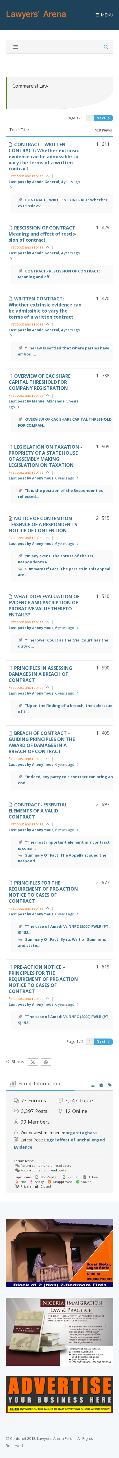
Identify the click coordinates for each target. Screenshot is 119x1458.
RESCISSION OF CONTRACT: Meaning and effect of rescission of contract (43, 234)
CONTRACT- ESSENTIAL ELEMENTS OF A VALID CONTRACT (38, 811)
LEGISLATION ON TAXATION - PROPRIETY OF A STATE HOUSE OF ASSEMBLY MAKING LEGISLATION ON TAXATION (45, 456)
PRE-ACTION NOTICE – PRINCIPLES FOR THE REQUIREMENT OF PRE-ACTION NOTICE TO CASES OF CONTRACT (43, 979)
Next (101, 118)
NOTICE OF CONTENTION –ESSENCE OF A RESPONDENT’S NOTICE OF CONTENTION (43, 524)
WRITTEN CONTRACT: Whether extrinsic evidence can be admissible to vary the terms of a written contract (45, 308)
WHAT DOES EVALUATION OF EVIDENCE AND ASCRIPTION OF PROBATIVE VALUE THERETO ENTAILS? (44, 605)
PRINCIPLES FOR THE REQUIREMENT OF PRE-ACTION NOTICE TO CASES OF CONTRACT (43, 892)
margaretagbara (79, 1132)
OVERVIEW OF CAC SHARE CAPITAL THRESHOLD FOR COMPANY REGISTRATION (39, 382)
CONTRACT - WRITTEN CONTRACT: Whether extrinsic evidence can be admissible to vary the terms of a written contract (44, 156)
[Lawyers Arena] (36, 19)
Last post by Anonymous (41, 478)
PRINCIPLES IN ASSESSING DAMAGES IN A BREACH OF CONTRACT (40, 674)
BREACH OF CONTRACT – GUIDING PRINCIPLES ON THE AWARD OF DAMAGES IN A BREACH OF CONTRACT (42, 742)
